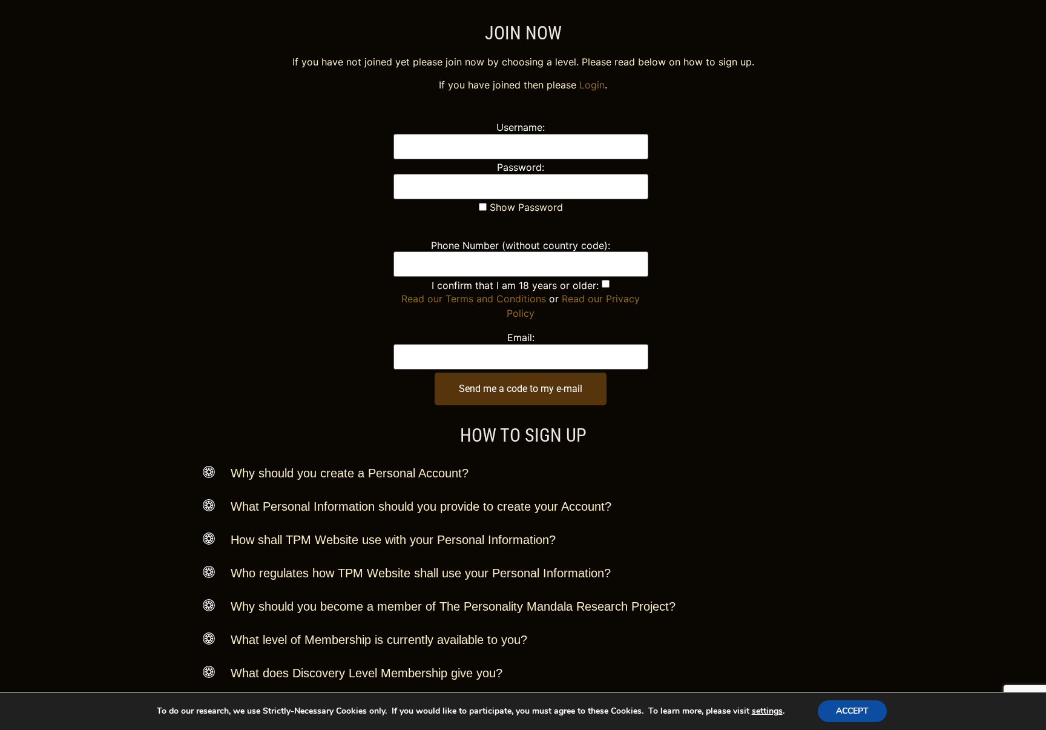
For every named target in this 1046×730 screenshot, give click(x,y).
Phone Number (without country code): (520, 245)
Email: (521, 337)
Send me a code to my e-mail (520, 388)
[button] (523, 473)
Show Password (525, 207)
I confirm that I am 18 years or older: (515, 285)
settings (767, 711)
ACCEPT (852, 711)
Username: (520, 127)
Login (592, 85)
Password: (520, 167)
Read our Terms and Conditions (473, 299)
